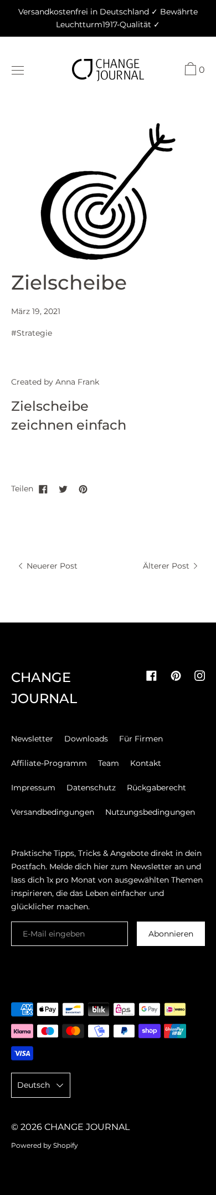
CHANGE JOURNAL (87, 1127)
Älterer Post (167, 566)
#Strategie (31, 333)
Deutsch (33, 1085)
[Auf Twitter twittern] (63, 488)
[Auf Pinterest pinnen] (83, 488)
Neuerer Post (51, 566)
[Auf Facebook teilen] (43, 488)
